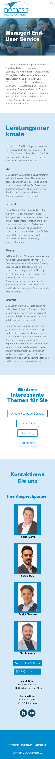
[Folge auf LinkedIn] (23, 713)
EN (51, 3)
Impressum (26, 744)
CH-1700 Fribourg (27, 703)
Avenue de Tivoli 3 (27, 699)
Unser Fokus (28, 423)
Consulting (27, 433)
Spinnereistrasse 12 (28, 684)
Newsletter (14, 744)
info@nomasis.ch (29, 671)
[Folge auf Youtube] (31, 713)
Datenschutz (40, 744)
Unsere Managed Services (27, 413)
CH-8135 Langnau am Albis (27, 688)
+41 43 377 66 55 (29, 662)
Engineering (27, 443)
